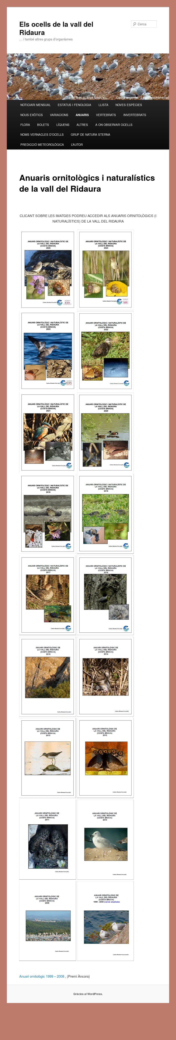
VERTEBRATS (106, 115)
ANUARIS (82, 115)
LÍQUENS (62, 124)
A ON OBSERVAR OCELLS (113, 124)
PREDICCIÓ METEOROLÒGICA (42, 144)
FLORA (25, 124)
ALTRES (82, 124)
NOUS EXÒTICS (31, 115)
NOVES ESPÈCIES (129, 105)
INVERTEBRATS (134, 115)
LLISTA (103, 105)
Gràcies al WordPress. (88, 994)
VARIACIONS (59, 115)
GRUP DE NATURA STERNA (90, 134)
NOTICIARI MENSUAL (35, 105)
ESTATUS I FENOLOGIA (74, 105)
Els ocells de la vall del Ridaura (56, 28)
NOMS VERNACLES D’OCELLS (42, 134)
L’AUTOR (77, 144)
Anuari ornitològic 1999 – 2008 (41, 976)
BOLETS (43, 124)
